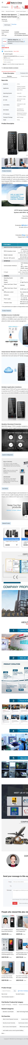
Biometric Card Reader (8, 1011)
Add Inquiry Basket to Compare (10, 68)
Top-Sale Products (20, 994)
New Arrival (4, 994)
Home (3, 11)
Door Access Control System (9, 1026)
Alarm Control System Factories (10, 1019)
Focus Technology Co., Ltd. (19, 1038)
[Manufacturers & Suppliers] (14, 2)
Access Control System (21, 11)
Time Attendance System (8, 997)
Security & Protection (10, 11)
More (3, 1033)
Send (15, 903)
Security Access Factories (9, 1023)
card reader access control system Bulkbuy (13, 1030)
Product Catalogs (23, 991)
